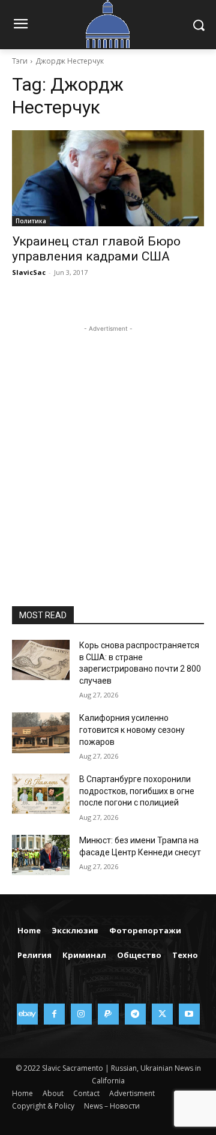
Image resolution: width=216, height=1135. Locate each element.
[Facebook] (54, 1014)
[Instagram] (81, 1014)
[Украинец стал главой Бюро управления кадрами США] (108, 178)
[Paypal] (108, 1014)
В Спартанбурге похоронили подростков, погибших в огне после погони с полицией (136, 790)
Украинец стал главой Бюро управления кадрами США (96, 248)
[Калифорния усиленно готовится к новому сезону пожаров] (41, 732)
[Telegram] (135, 1014)
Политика (31, 221)
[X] (162, 1014)
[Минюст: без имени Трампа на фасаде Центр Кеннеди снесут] (41, 855)
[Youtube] (189, 1014)
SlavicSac (29, 272)
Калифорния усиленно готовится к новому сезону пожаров (132, 729)
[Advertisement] (108, 443)
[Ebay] (27, 1014)
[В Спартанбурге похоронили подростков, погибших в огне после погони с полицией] (41, 794)
